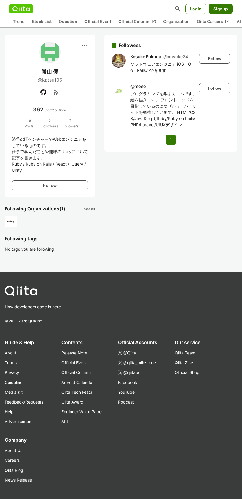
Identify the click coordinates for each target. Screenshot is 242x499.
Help (9, 411)
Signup (220, 8)
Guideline (13, 382)
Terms (11, 362)
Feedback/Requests (24, 401)
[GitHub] (43, 92)
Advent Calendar (77, 382)
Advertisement (19, 421)
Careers (12, 460)
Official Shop (187, 372)
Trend (19, 21)
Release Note (74, 352)
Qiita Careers (213, 22)
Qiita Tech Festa (76, 392)
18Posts (29, 123)
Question (68, 21)
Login (196, 8)
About (10, 352)
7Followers (71, 123)
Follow (50, 185)
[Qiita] (21, 8)
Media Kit (14, 392)
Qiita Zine (184, 362)
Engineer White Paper (82, 411)
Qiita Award (72, 401)
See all (89, 209)
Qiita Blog (14, 470)
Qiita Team (185, 352)
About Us (13, 450)
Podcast (126, 401)
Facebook (127, 382)
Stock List (42, 21)
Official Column (137, 22)
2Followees (49, 123)
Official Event (97, 21)
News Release (18, 479)
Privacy (12, 372)
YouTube (126, 392)
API (64, 421)
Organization (176, 21)
